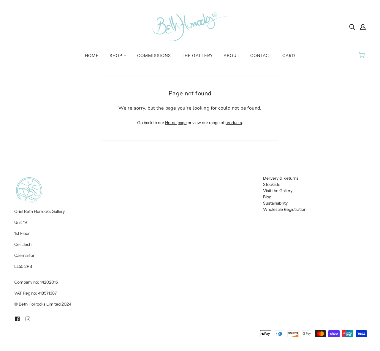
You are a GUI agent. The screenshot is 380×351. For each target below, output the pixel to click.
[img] (352, 26)
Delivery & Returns (280, 178)
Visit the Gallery (277, 190)
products (233, 122)
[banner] (190, 26)
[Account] (362, 26)
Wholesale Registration (284, 209)
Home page (176, 122)
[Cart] (362, 55)
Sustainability (275, 203)
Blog (267, 197)
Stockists (271, 184)
